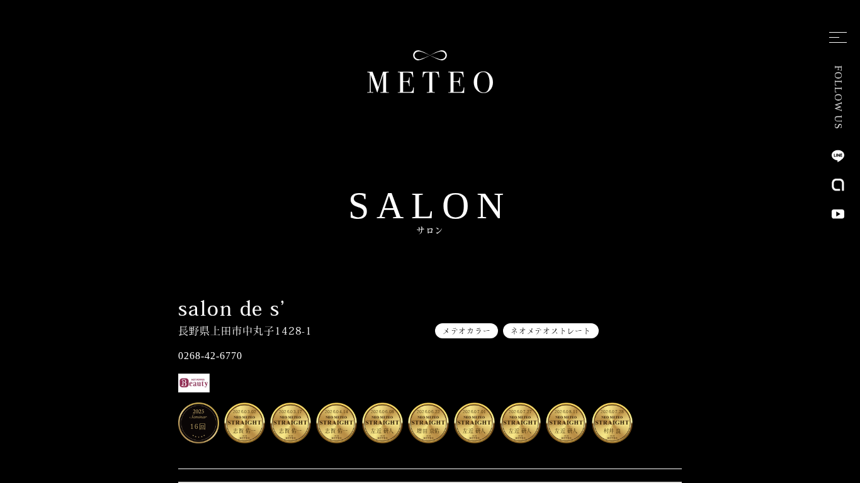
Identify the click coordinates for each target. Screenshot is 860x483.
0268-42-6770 (210, 355)
